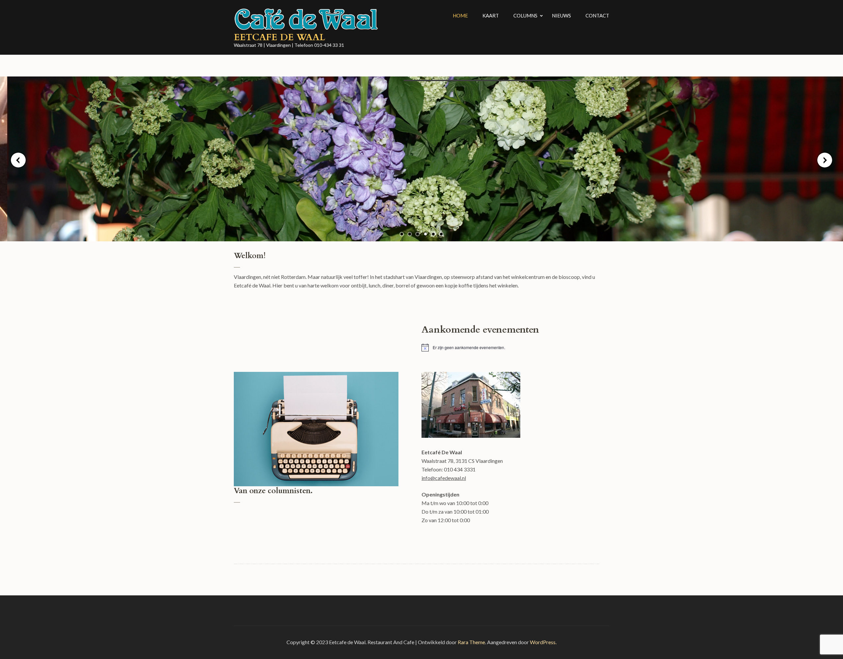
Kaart (490, 15)
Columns (525, 15)
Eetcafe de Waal (279, 37)
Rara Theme (471, 642)
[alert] (510, 347)
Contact (597, 15)
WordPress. (543, 642)
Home (460, 15)
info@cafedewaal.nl (444, 478)
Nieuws (561, 15)
